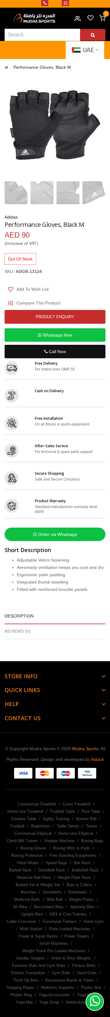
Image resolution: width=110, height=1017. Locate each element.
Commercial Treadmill (36, 804)
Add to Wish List (32, 289)
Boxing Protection (27, 855)
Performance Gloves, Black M (42, 67)
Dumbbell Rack (51, 870)
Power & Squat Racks (38, 936)
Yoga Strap (49, 1002)
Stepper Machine (59, 840)
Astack (97, 759)
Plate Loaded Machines (69, 929)
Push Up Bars (26, 980)
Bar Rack (82, 862)
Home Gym (93, 921)
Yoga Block (87, 995)
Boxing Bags (92, 840)
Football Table (62, 811)
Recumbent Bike (48, 907)
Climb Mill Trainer (22, 840)
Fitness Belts (84, 965)
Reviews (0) (18, 631)
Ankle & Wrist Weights (71, 958)
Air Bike (20, 907)
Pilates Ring (21, 995)
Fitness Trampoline (28, 973)
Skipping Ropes (20, 987)
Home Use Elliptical (75, 833)
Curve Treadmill (76, 804)
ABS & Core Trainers (68, 914)
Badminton (40, 826)
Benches (28, 892)
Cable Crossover (21, 921)
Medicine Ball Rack (34, 877)
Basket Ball (86, 818)
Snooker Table (23, 818)
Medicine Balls (27, 899)
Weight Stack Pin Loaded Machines (54, 951)
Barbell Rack (20, 870)
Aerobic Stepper (30, 958)
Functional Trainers (60, 921)
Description (19, 616)
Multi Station (31, 929)
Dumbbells (52, 892)
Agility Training (56, 818)
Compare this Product (38, 302)
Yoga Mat (24, 1002)
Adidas (11, 217)
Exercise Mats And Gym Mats (38, 965)
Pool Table (91, 811)
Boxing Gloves (33, 848)
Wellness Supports (57, 987)
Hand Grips (87, 973)
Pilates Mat (91, 987)
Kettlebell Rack (85, 870)
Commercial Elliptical (33, 833)
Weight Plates (81, 899)
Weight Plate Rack (74, 877)
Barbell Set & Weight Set (38, 885)
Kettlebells (77, 892)
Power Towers (76, 936)
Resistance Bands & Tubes (69, 980)
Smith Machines (53, 943)
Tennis (91, 826)
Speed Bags (56, 862)
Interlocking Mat (80, 1002)
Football (17, 826)
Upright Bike (32, 914)
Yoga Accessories (54, 995)
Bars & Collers (79, 885)
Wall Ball (54, 899)
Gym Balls (61, 973)
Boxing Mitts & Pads (71, 848)
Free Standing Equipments (73, 855)
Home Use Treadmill (25, 811)
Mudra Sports (85, 748)
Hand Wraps (28, 862)
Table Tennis (68, 826)
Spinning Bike (82, 907)
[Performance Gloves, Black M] (16, 192)
